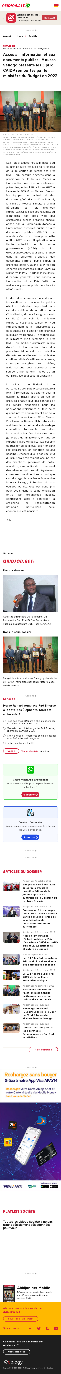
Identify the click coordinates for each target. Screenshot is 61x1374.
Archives (45, 751)
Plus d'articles (43, 1049)
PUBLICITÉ (30, 30)
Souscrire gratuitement (20, 1318)
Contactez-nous (16, 1351)
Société (33, 36)
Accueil (7, 36)
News (20, 36)
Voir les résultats (29, 751)
